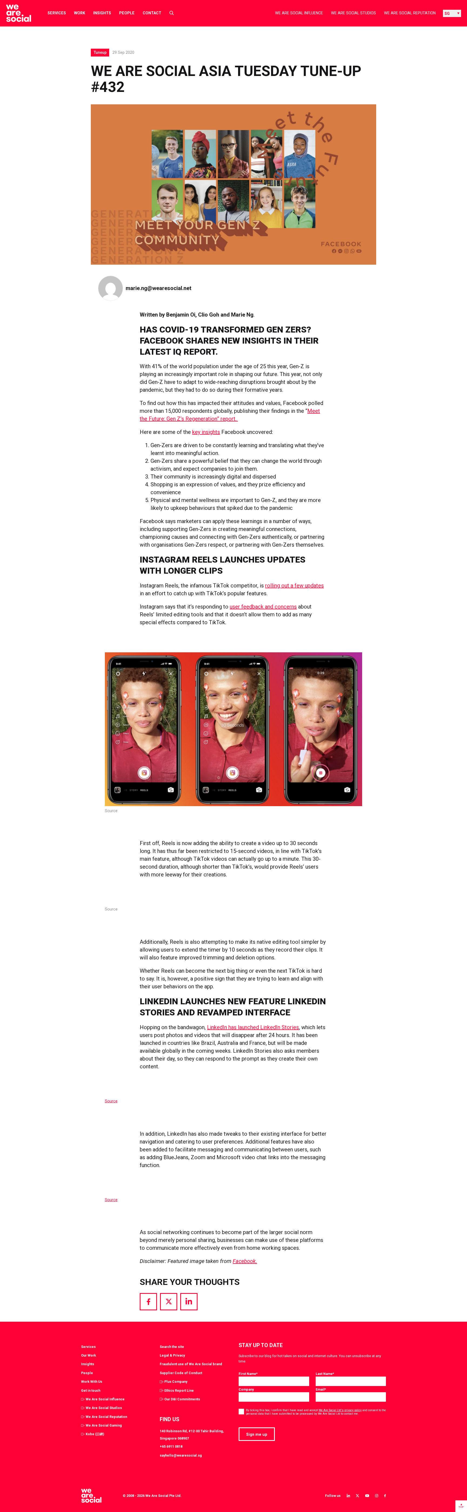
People (127, 13)
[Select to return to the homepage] (14, 13)
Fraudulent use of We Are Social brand (191, 1364)
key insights (206, 432)
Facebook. (245, 1261)
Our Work (88, 1355)
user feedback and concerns (263, 606)
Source (111, 1101)
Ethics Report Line (179, 1390)
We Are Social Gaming (104, 1425)
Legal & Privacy (172, 1355)
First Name (248, 1374)
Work (79, 13)
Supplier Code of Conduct (181, 1373)
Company (246, 1389)
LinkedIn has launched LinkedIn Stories (253, 1027)
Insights (102, 13)
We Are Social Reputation (410, 13)
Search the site (172, 1347)
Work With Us (91, 1382)
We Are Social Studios (353, 13)
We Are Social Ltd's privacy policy (340, 1410)
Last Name (325, 1374)
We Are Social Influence (299, 13)
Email (321, 1389)
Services (57, 13)
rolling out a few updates (294, 585)
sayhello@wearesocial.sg (181, 1455)
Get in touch (90, 1390)
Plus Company (175, 1382)
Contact (152, 13)
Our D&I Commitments (182, 1399)
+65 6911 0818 (171, 1446)
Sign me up (256, 1434)
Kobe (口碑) (95, 1434)
